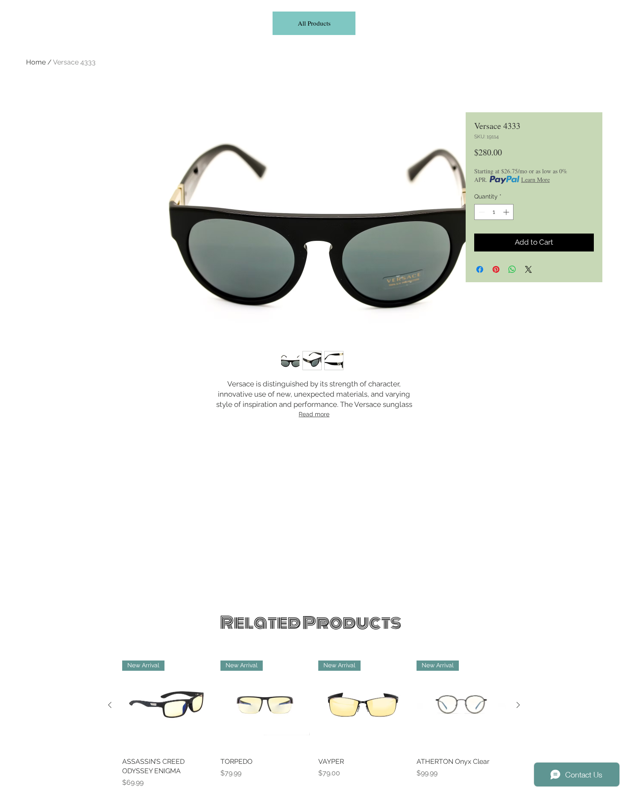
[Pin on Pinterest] (496, 269)
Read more (314, 414)
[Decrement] (480, 212)
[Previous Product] (110, 705)
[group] (314, 724)
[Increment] (507, 212)
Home (36, 62)
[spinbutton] (494, 212)
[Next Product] (518, 705)
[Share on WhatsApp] (512, 269)
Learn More (535, 179)
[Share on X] (528, 269)
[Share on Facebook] (480, 269)
